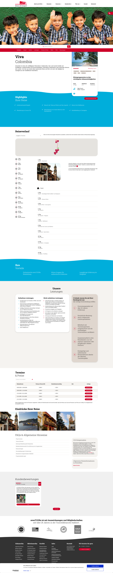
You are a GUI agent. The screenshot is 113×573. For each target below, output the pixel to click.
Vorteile (30, 50)
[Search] (69, 46)
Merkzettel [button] (93, 4)
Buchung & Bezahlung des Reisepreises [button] (24, 443)
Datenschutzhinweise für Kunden (56, 552)
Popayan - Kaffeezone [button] (42, 220)
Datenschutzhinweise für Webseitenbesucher (56, 555)
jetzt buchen (88, 387)
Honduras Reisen (31, 553)
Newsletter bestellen (56, 559)
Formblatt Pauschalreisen (55, 549)
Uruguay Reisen (18, 559)
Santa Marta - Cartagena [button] (43, 242)
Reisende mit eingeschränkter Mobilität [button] (24, 453)
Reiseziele (49, 4)
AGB (53, 546)
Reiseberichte (68, 4)
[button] (49, 171)
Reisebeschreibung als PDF (91, 98)
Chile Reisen (18, 551)
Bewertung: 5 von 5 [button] (92, 68)
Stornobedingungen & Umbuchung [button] (23, 451)
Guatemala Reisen (31, 551)
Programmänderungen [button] (21, 456)
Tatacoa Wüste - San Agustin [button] (44, 204)
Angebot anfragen (55, 557)
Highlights (19, 50)
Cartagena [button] (40, 247)
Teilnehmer (84, 83)
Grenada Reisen (42, 555)
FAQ (56, 50)
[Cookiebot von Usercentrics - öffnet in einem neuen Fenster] (15, 571)
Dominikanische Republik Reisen (42, 551)
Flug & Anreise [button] (19, 439)
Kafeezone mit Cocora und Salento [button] (45, 226)
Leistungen (36, 50)
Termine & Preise (44, 50)
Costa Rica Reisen (31, 548)
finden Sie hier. (76, 465)
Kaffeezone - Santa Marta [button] (43, 231)
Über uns (77, 4)
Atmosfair (90, 452)
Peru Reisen (18, 557)
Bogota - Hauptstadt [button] (42, 160)
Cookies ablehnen (95, 569)
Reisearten (58, 4)
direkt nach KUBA (38, 4)
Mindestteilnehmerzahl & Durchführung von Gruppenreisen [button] (29, 446)
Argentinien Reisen (19, 546)
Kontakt (86, 4)
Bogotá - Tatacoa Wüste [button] (43, 198)
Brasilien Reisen (18, 550)
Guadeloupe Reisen (43, 553)
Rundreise (92, 83)
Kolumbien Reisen (19, 555)
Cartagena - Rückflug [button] (42, 253)
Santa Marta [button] (40, 237)
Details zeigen (26, 570)
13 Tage (75, 84)
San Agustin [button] (40, 209)
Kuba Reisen (42, 556)
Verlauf (24, 50)
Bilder (52, 50)
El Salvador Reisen (31, 550)
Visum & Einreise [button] (19, 441)
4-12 (83, 84)
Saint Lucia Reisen (43, 560)
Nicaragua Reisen (31, 557)
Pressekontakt (55, 561)
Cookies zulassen (95, 566)
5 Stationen (92, 84)
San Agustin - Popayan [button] (43, 215)
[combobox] (54, 46)
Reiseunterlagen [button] (19, 448)
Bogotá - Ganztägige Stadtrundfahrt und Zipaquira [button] (49, 193)
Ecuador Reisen (18, 553)
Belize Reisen (30, 546)
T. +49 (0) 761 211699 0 (84, 549)
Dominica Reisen (43, 548)
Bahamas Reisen (43, 546)
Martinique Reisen (43, 558)
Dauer (74, 83)
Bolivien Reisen (18, 548)
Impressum (54, 562)
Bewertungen (62, 50)
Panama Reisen (30, 559)
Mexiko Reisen (30, 555)
